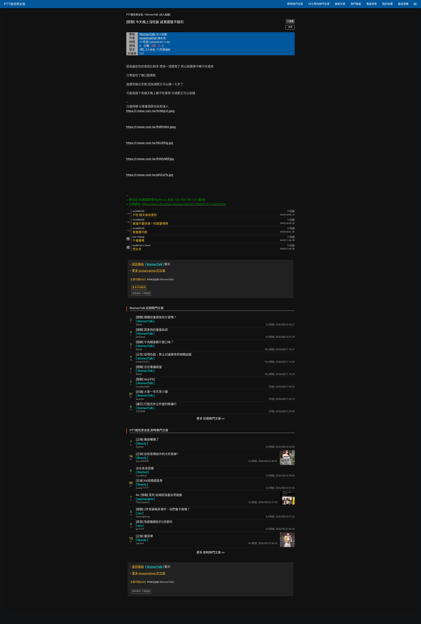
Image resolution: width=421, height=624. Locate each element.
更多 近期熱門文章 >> (210, 418)
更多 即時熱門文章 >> (210, 552)
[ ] (145, 321)
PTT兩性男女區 (134, 14)
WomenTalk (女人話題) (158, 14)
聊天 (150, 264)
